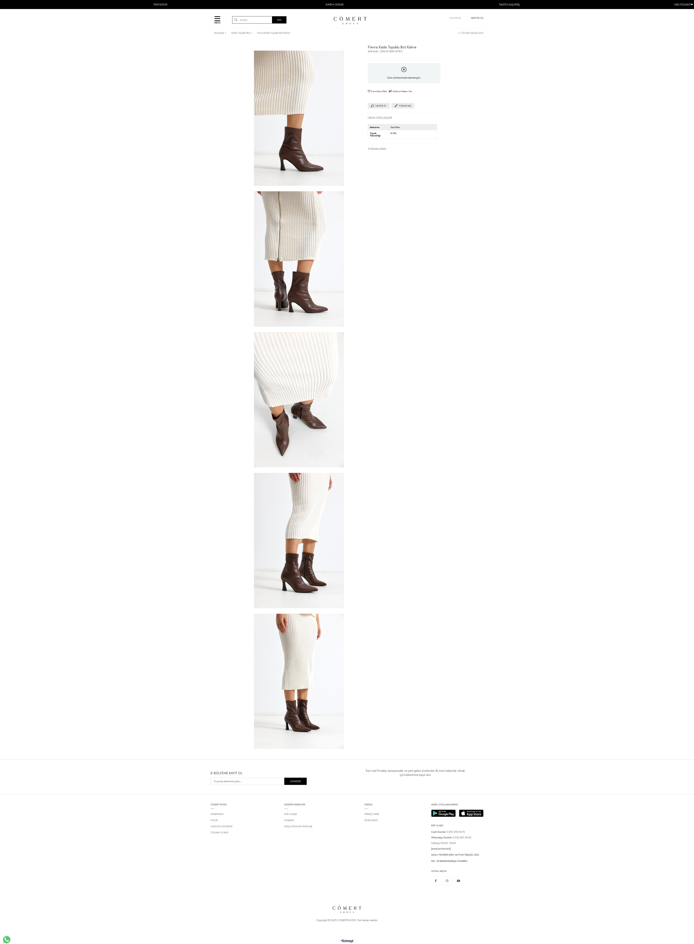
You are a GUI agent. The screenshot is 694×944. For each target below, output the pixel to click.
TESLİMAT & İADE (219, 832)
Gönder (295, 781)
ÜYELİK (214, 820)
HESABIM (289, 820)
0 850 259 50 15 (448, 832)
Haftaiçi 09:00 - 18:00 (443, 843)
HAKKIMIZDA (217, 814)
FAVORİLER (455, 18)
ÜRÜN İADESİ (371, 820)
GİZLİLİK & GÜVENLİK (221, 826)
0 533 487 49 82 (451, 837)
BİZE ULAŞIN (290, 814)
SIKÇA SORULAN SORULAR (298, 826)
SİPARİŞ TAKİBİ (371, 814)
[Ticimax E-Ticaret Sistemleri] (347, 941)
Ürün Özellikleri (380, 118)
